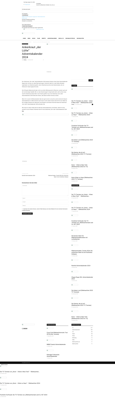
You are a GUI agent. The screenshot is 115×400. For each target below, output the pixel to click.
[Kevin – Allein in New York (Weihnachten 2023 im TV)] (82, 161)
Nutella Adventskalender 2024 (28, 175)
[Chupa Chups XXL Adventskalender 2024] (82, 273)
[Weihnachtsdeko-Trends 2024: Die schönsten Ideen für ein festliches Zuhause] (82, 246)
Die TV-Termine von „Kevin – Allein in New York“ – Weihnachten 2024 (82, 101)
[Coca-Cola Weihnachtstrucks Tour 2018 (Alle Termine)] (57, 329)
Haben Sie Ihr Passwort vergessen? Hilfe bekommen (33, 16)
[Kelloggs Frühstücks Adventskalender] (57, 351)
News (29, 38)
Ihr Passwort (24, 13)
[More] (89, 75)
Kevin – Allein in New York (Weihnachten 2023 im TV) (79, 165)
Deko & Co (61, 38)
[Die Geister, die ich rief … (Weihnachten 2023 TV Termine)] (82, 149)
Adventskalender (52, 38)
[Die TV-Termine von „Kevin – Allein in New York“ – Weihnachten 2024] (82, 93)
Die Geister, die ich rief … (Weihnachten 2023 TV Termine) (81, 153)
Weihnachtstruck (70, 38)
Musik (33, 38)
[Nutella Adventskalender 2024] (82, 261)
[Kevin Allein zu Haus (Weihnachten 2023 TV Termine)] (82, 174)
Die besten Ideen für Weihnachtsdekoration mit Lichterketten (79, 237)
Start (23, 42)
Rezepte (44, 38)
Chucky (25, 59)
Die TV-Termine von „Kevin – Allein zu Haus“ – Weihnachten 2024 (82, 114)
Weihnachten (80, 38)
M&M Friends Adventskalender (56, 344)
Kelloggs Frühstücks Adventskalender (53, 355)
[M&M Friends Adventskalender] (57, 341)
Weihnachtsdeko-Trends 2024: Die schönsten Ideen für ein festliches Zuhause (58, 176)
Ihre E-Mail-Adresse (26, 24)
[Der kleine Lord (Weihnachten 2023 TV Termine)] (82, 136)
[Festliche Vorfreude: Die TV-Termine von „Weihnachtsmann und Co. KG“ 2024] (82, 122)
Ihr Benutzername (26, 9)
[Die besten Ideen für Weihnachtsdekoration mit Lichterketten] (82, 231)
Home (24, 38)
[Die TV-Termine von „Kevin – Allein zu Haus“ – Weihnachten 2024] (82, 109)
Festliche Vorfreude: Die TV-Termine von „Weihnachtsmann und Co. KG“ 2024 (82, 127)
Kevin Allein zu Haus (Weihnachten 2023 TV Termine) (82, 178)
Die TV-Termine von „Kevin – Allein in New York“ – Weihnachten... (82, 195)
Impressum (27, 4)
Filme (38, 38)
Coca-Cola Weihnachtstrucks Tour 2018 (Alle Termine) (57, 333)
